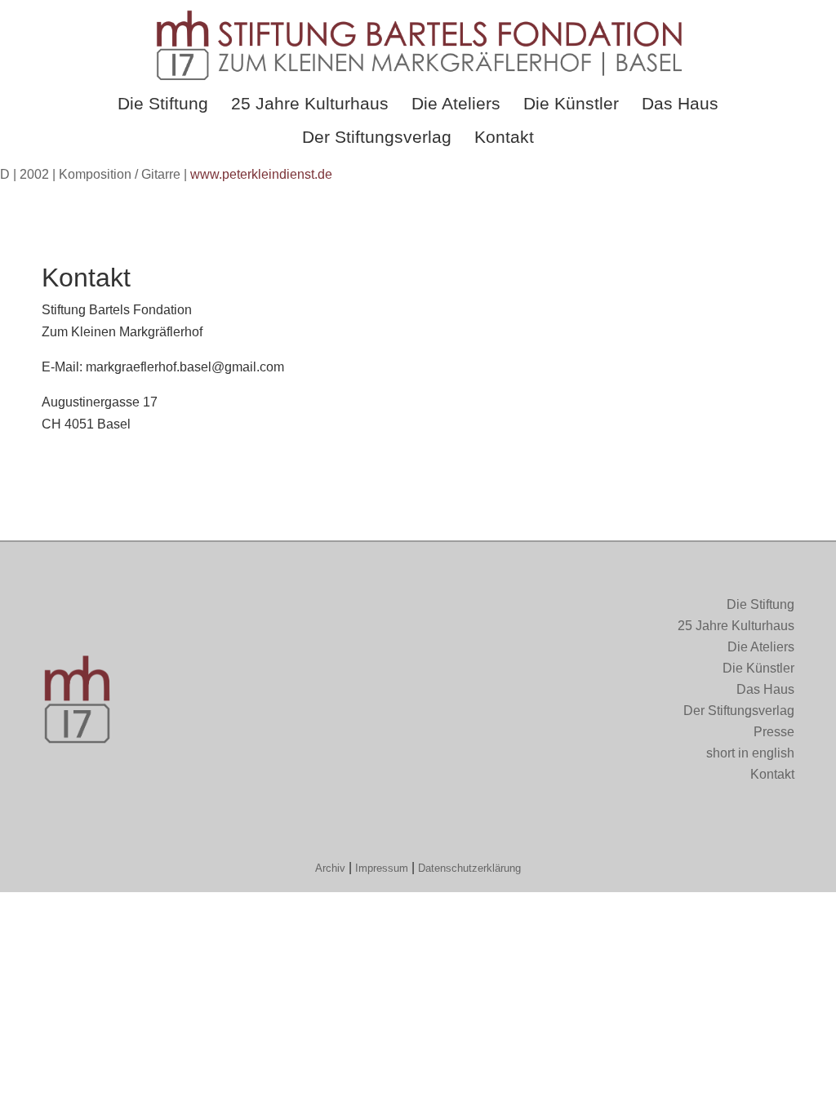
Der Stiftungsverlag (376, 136)
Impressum (381, 868)
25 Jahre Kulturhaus (310, 103)
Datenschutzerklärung (469, 868)
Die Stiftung (163, 103)
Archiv (330, 868)
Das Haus (680, 103)
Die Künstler (571, 103)
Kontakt (504, 136)
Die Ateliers (455, 103)
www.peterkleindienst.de (261, 174)
